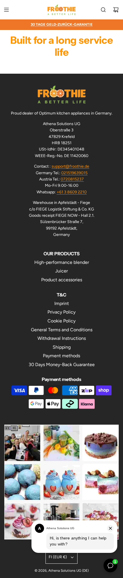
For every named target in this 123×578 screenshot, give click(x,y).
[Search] (103, 9)
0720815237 (72, 179)
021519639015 (74, 172)
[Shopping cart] (116, 9)
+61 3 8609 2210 (72, 192)
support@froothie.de (70, 166)
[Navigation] (6, 9)
